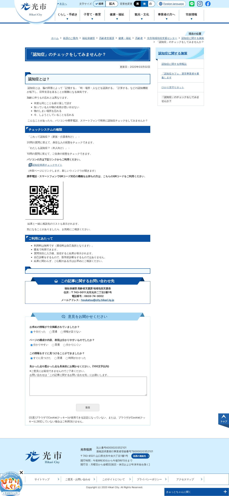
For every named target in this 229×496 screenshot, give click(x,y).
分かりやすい (40, 344)
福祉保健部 (88, 38)
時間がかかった (77, 357)
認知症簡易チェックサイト (47, 164)
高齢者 (139, 38)
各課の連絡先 (139, 456)
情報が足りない (72, 331)
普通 (54, 331)
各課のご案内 (70, 38)
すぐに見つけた (42, 357)
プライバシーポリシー (149, 479)
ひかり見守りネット (173, 87)
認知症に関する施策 (192, 38)
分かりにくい (73, 344)
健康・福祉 (124, 38)
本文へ (63, 3)
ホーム (55, 38)
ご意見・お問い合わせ (77, 479)
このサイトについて (113, 479)
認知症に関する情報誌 (174, 63)
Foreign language (173, 3)
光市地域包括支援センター (162, 38)
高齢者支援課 (106, 38)
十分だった (39, 331)
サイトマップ (42, 479)
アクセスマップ (185, 479)
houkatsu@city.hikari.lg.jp (97, 299)
